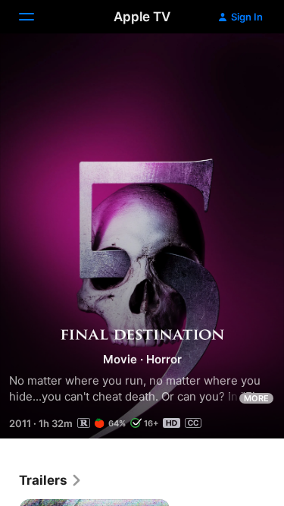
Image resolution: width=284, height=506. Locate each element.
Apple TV (142, 16)
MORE (256, 398)
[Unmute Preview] (243, 63)
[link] (51, 480)
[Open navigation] (35, 16)
